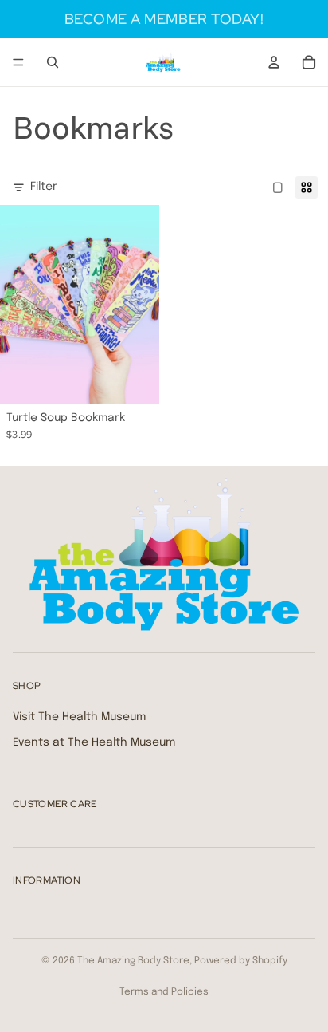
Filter (43, 186)
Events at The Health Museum (94, 742)
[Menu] (18, 62)
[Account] (273, 62)
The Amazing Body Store (133, 961)
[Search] (52, 62)
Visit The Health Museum (79, 717)
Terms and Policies (164, 992)
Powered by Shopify (240, 961)
